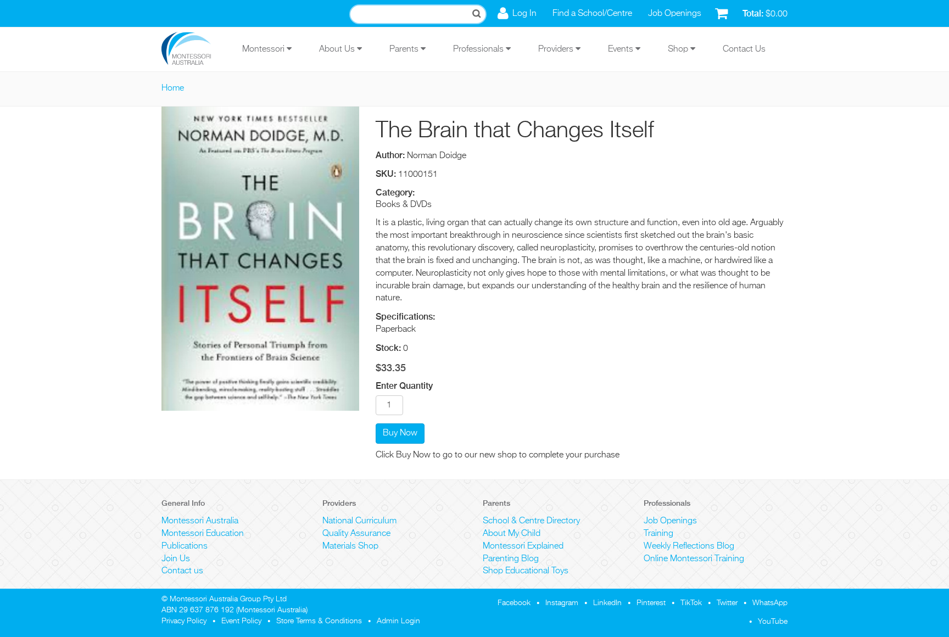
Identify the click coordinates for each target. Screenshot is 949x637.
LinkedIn (607, 603)
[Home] (194, 49)
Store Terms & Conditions (319, 621)
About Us (338, 49)
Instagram (561, 603)
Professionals (479, 49)
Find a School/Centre (592, 13)
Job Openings (674, 13)
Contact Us (744, 49)
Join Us (175, 559)
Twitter (727, 603)
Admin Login (398, 621)
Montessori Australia (199, 521)
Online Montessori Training (694, 559)
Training (658, 533)
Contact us (182, 571)
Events (621, 49)
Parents (405, 49)
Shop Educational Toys (525, 571)
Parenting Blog (511, 559)
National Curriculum (359, 521)
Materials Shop (350, 546)
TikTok (691, 603)
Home (172, 88)
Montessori (264, 49)
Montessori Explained (523, 546)
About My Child (511, 533)
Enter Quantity (404, 386)
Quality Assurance (356, 533)
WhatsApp (770, 603)
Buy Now (400, 433)
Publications (184, 546)
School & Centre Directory (531, 521)
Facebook (514, 603)
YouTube (773, 621)
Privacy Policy (183, 621)
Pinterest (651, 603)
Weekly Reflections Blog (689, 546)
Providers (557, 49)
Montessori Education (202, 533)
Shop (679, 49)
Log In (524, 13)
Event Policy (241, 621)
